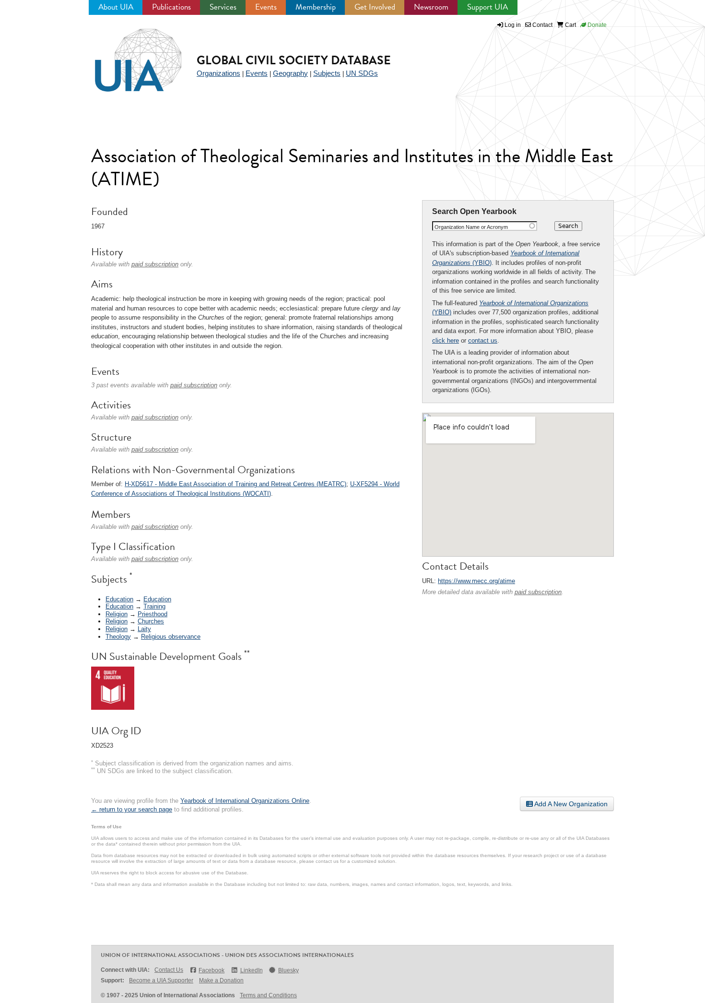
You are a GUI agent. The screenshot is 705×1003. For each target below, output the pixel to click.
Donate (596, 25)
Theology (118, 636)
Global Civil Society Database (294, 60)
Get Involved (374, 7)
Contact (541, 25)
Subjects (327, 73)
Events (266, 7)
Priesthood (152, 614)
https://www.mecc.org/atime (476, 581)
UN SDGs (362, 73)
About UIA (115, 7)
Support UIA (487, 7)
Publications (171, 7)
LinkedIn (251, 970)
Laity (144, 629)
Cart (570, 25)
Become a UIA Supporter (161, 980)
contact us (482, 340)
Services (223, 7)
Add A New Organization (570, 804)
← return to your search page (131, 809)
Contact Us (168, 970)
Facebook (211, 970)
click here (445, 340)
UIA (127, 54)
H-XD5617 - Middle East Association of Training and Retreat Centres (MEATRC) (235, 484)
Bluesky (288, 970)
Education (119, 599)
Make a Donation (221, 980)
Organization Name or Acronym (471, 227)
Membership (315, 7)
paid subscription (538, 592)
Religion (117, 614)
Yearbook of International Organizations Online (244, 800)
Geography (290, 73)
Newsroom (431, 7)
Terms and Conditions (268, 995)
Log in (513, 25)
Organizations (218, 73)
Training (154, 606)
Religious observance (170, 636)
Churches (151, 621)
